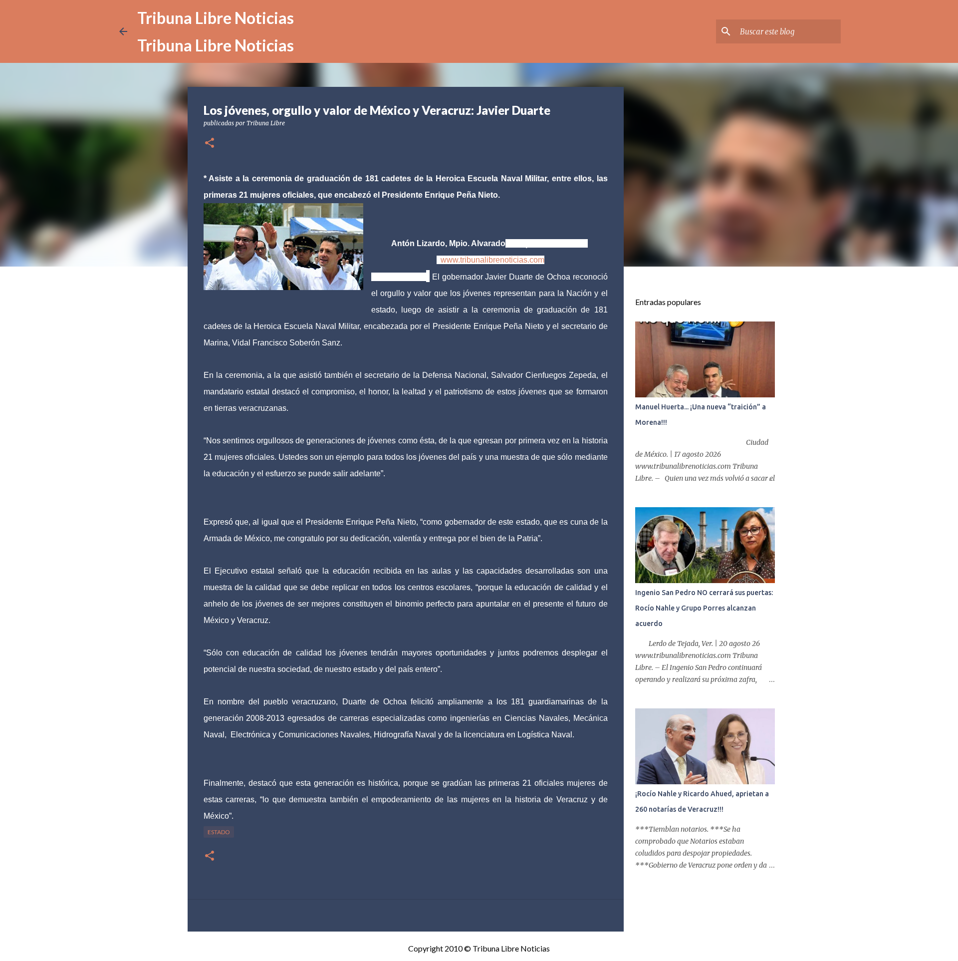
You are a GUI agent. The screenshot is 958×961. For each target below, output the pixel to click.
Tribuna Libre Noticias (215, 17)
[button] (210, 143)
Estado (219, 832)
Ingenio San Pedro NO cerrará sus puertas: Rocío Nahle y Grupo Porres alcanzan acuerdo (704, 608)
